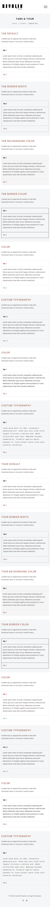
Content (23, 23)
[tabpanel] (25, 62)
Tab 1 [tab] (5, 50)
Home (14, 23)
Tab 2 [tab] (5, 74)
